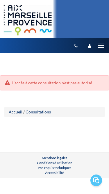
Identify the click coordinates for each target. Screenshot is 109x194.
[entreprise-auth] (89, 45)
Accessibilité (54, 172)
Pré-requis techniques (54, 167)
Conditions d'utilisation (54, 163)
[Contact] (76, 45)
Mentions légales (54, 158)
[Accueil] (27, 20)
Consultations (38, 111)
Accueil (15, 111)
